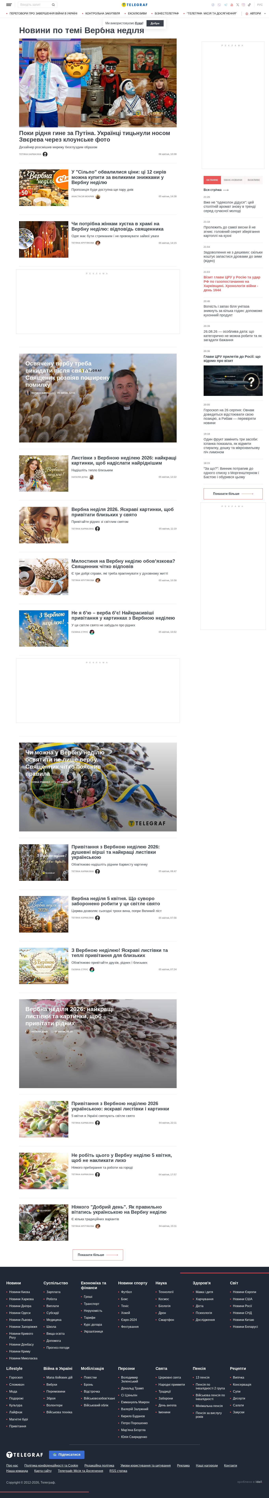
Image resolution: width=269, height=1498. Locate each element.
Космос (164, 1299)
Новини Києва (19, 1292)
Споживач (16, 1384)
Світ (234, 1283)
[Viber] (219, 4)
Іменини (164, 1412)
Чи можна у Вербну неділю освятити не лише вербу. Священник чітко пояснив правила (65, 763)
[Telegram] (226, 5)
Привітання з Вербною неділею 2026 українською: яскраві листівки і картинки (120, 1106)
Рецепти (238, 1368)
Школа (51, 1326)
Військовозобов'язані (99, 1398)
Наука (161, 1283)
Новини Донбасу (21, 1344)
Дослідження (205, 1319)
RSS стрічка (118, 1471)
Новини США (242, 1299)
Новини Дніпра (20, 1306)
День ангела (167, 1405)
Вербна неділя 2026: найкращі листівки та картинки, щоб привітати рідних (69, 1016)
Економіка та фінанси (93, 1285)
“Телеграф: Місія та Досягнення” (212, 13)
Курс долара (93, 1324)
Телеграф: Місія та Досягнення (80, 1471)
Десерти (239, 1398)
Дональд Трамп (132, 1388)
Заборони (166, 1398)
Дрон (162, 1313)
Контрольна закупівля (102, 13)
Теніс (125, 1306)
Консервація (242, 1384)
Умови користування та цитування (146, 1465)
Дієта (199, 1306)
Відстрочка (92, 1391)
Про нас (12, 1465)
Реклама (183, 1465)
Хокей (125, 1313)
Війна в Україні (58, 1368)
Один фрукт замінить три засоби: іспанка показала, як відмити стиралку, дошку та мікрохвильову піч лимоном (232, 445)
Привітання (17, 1426)
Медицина (53, 1319)
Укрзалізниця (93, 1331)
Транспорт (91, 1303)
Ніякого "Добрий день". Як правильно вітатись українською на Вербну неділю (119, 1209)
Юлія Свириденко (134, 1437)
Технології (166, 1292)
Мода (13, 1391)
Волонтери (54, 1405)
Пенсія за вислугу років (209, 1414)
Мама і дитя (204, 1292)
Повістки (90, 1377)
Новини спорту (132, 1283)
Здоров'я (202, 1283)
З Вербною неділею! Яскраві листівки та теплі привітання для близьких (119, 953)
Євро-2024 (129, 1319)
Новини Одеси (20, 1313)
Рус (260, 4)
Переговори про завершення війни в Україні (43, 13)
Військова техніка (59, 1412)
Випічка (238, 1377)
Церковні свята (170, 1377)
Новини (13, 1283)
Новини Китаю (243, 1319)
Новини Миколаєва (23, 1358)
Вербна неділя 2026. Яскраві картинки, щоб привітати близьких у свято (122, 512)
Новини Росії (242, 1306)
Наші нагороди (207, 1465)
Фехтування (130, 1326)
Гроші (88, 1296)
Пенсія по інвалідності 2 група (210, 1386)
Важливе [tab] (254, 180)
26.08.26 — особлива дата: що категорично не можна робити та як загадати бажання (233, 336)
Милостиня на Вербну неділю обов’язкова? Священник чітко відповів (123, 564)
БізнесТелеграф (167, 13)
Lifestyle (14, 1368)
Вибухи (51, 1384)
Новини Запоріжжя (23, 1326)
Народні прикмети (172, 1384)
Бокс (124, 1299)
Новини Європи (244, 1292)
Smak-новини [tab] (233, 180)
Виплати (52, 1306)
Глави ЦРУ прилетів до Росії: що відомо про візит (232, 359)
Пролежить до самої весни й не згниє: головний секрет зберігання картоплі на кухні (232, 231)
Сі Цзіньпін (129, 1395)
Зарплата (53, 1292)
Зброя (51, 1398)
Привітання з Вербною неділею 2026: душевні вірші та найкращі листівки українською (115, 852)
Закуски (238, 1412)
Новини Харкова (21, 1299)
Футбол (126, 1292)
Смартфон (166, 1319)
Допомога (53, 1340)
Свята (161, 1368)
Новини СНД (242, 1313)
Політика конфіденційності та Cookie (51, 1465)
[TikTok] (249, 5)
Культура (15, 1405)
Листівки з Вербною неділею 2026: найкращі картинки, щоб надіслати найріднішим (123, 460)
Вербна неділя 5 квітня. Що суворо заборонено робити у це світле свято (115, 901)
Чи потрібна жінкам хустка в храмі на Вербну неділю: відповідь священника (117, 226)
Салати (238, 1405)
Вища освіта (55, 1333)
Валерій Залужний (134, 1409)
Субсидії (52, 1313)
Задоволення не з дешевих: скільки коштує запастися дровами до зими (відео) (233, 256)
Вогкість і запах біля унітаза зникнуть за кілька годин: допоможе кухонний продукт (233, 310)
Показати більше (91, 1255)
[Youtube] (232, 5)
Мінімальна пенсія (209, 1406)
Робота (51, 1299)
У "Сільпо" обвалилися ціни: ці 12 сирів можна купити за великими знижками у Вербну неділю (118, 177)
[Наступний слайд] (265, 14)
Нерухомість (93, 1310)
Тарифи (89, 1317)
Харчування (204, 1299)
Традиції (165, 1391)
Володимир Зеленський (129, 1379)
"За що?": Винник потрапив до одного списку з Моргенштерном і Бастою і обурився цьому (231, 473)
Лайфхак (15, 1412)
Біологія (165, 1306)
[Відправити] (53, 5)
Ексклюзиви (137, 13)
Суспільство (56, 1283)
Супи (236, 1391)
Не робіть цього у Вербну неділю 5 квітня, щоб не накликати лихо (121, 1158)
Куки (138, 23)
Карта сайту (43, 1471)
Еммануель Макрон (135, 1402)
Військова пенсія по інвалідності (210, 1397)
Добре (155, 23)
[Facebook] (213, 5)
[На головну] (134, 4)
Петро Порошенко (134, 1423)
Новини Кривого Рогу (21, 1335)
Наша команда (17, 1471)
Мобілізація (92, 1368)
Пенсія (199, 1368)
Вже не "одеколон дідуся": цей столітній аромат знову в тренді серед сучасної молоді (230, 206)
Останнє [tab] (212, 180)
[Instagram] (243, 5)
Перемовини (55, 1391)
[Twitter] (237, 4)
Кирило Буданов (133, 1416)
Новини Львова (20, 1319)
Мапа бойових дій (59, 1377)
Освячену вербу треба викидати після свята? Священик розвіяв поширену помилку (67, 374)
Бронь (88, 1384)
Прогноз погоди (57, 1347)
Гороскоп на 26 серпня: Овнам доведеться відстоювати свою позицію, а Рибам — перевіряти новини (230, 416)
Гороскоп (16, 1377)
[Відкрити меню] (9, 4)
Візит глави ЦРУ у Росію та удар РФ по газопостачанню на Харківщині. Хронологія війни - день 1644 (232, 283)
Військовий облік (96, 1405)
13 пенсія (203, 1377)
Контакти (230, 1465)
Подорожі (16, 1398)
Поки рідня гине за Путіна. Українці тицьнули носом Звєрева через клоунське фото (94, 136)
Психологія (204, 1313)
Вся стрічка (213, 190)
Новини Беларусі (245, 1326)
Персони (126, 1368)
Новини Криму (19, 1351)
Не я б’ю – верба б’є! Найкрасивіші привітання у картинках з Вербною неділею (123, 615)
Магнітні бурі (18, 1419)
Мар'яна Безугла (133, 1430)
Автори (255, 13)
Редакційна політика (99, 1465)
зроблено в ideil (250, 1482)
